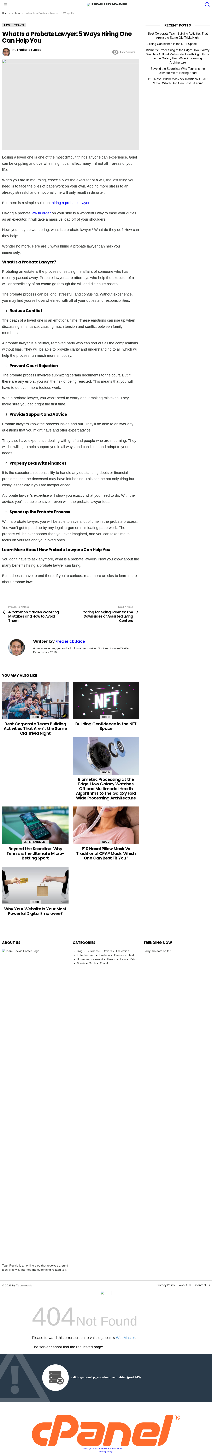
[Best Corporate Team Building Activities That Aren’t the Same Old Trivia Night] (35, 700)
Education (122, 951)
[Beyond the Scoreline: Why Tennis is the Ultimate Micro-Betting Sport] (35, 825)
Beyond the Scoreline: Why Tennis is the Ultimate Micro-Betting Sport (35, 853)
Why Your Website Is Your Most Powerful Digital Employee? (35, 911)
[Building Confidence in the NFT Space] (106, 700)
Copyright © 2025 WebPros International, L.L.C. (106, 1448)
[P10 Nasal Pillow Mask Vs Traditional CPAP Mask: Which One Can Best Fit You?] (106, 825)
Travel (104, 963)
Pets (133, 959)
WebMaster (125, 1338)
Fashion (104, 955)
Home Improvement (90, 959)
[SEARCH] (207, 5)
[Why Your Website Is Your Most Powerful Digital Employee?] (35, 885)
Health (132, 955)
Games (119, 955)
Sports (81, 963)
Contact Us (202, 1285)
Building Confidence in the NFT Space (106, 726)
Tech (92, 963)
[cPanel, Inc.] (106, 1445)
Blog (35, 717)
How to (111, 959)
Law (123, 959)
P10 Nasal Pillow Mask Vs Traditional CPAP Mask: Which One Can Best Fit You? (106, 853)
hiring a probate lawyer (70, 203)
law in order (41, 213)
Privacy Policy (166, 1285)
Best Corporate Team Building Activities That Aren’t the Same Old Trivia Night (35, 728)
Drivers (107, 951)
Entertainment (35, 842)
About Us (185, 1285)
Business (93, 951)
